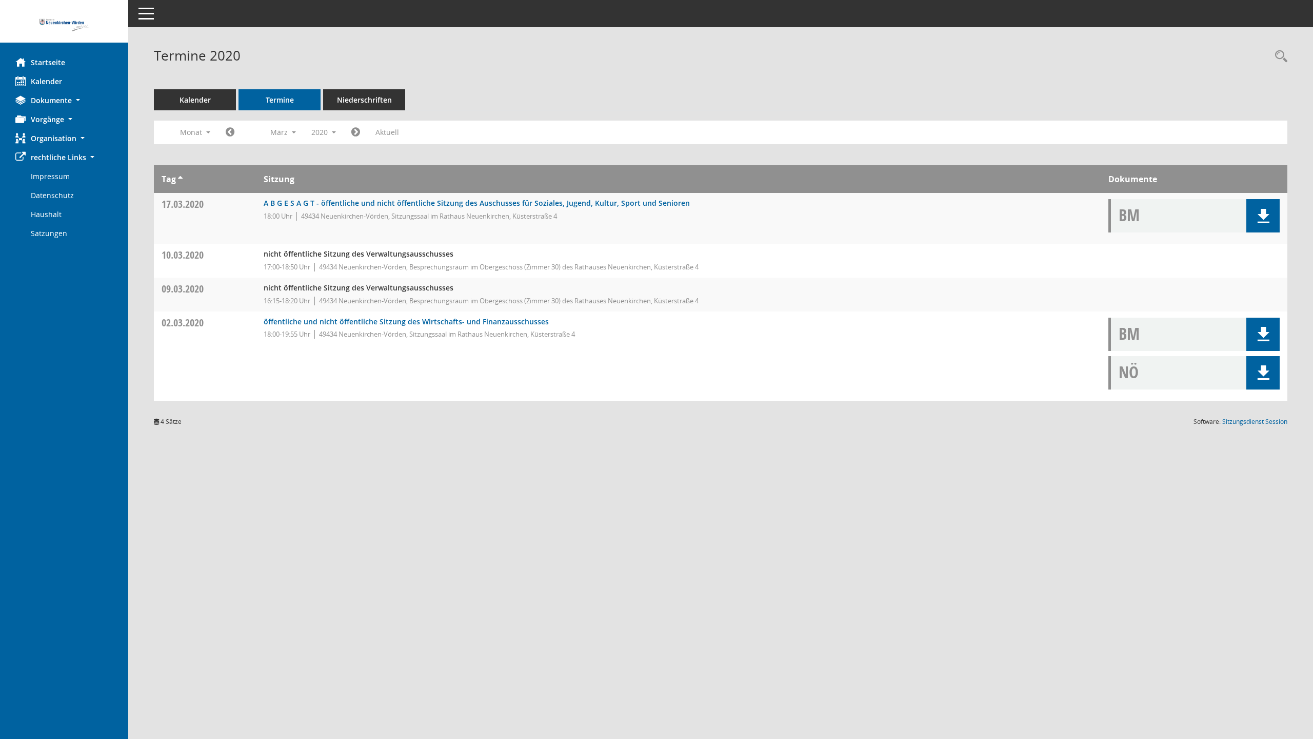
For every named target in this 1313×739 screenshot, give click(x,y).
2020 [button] (320, 132)
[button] (64, 100)
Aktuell (387, 132)
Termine (280, 100)
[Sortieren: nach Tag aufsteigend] (180, 179)
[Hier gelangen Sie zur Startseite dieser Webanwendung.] (64, 25)
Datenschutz (52, 195)
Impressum (50, 176)
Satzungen (49, 233)
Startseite (48, 62)
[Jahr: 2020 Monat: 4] (356, 132)
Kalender (46, 81)
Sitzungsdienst (1254, 421)
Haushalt (46, 214)
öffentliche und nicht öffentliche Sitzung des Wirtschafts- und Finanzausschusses (406, 321)
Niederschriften (364, 100)
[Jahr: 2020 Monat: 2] (230, 132)
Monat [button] (192, 132)
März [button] (280, 132)
